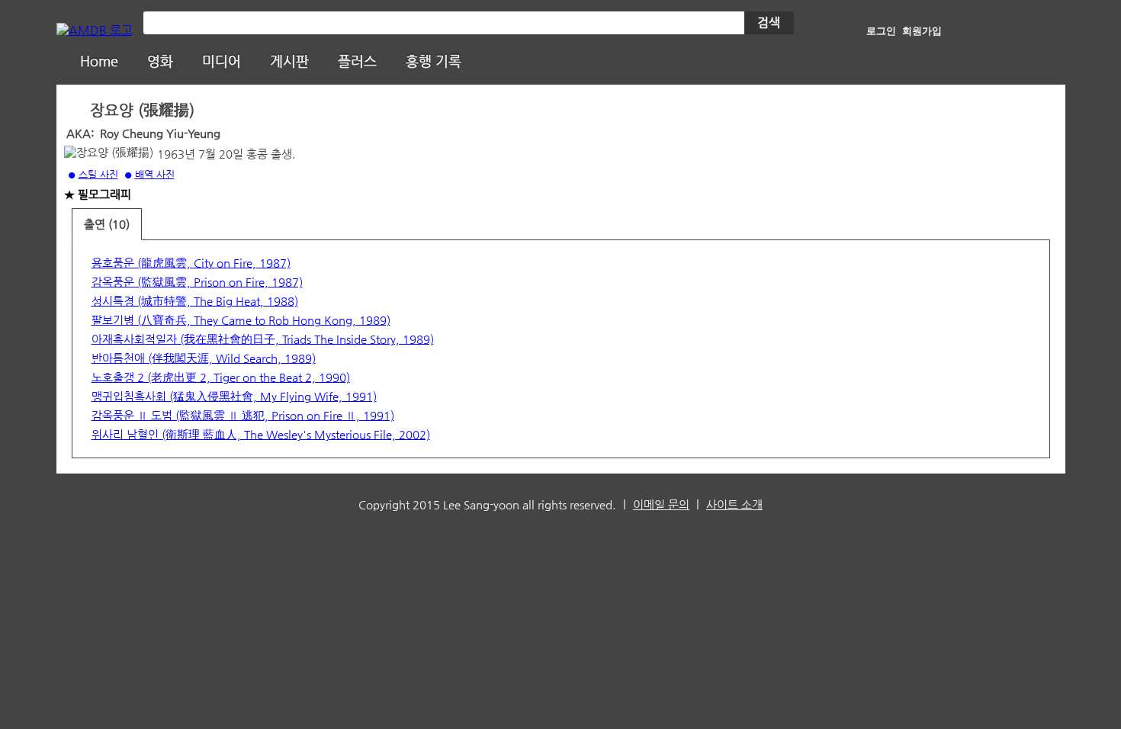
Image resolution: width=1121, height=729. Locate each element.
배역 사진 (155, 174)
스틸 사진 (98, 174)
